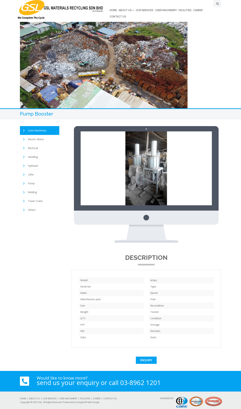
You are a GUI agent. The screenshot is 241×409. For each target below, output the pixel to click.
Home (113, 10)
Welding (32, 192)
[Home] (60, 9)
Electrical (33, 148)
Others (32, 209)
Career (198, 10)
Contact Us (118, 16)
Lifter (31, 174)
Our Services (144, 10)
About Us (125, 10)
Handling (33, 157)
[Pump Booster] (146, 168)
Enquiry (146, 360)
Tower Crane (35, 201)
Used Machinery (166, 10)
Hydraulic (33, 165)
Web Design (93, 402)
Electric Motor (36, 139)
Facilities (185, 10)
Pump (31, 183)
